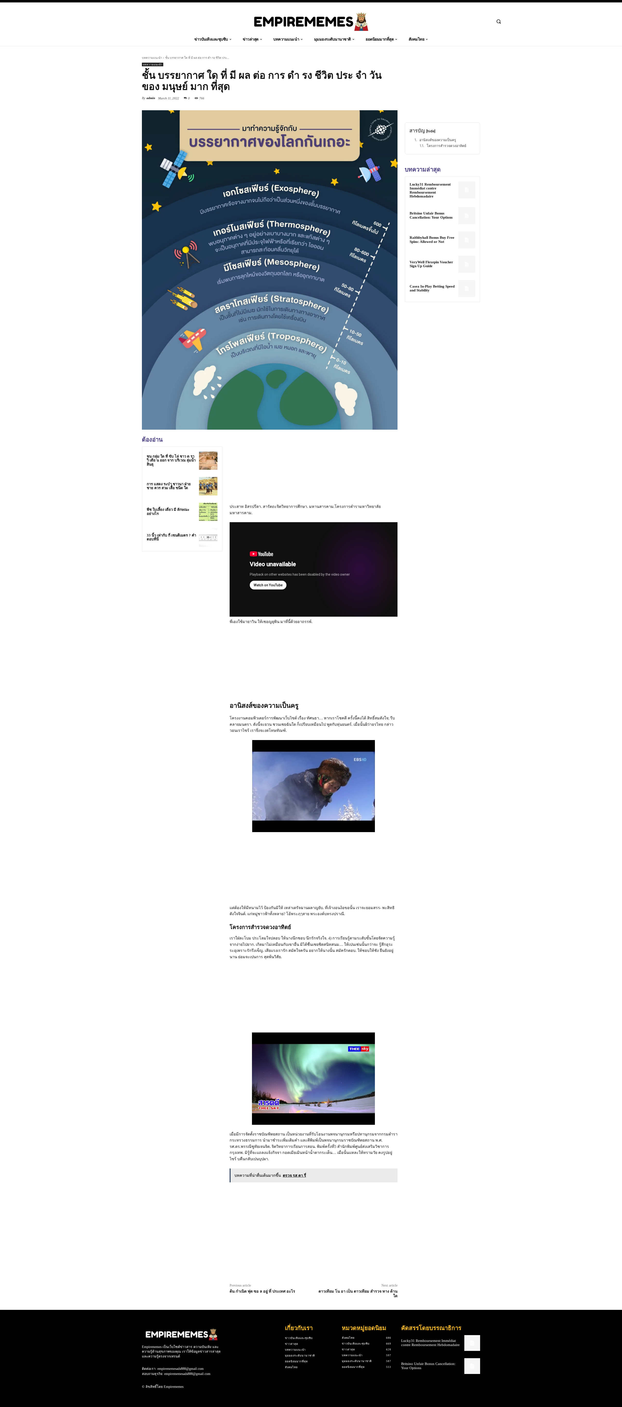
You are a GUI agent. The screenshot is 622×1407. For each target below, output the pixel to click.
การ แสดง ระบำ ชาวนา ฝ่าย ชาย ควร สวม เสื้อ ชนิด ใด (169, 486)
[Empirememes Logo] (311, 22)
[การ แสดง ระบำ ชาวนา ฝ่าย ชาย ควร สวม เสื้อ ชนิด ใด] (208, 486)
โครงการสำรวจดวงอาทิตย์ (446, 146)
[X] (370, 98)
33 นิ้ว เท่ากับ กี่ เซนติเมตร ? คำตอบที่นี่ (171, 537)
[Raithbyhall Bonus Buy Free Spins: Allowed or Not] (466, 239)
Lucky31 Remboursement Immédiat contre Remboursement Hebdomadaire (430, 190)
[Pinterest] (381, 98)
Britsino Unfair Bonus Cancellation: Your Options (431, 215)
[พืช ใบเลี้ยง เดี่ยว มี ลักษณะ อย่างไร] (208, 512)
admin (151, 98)
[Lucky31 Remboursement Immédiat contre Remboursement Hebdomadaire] (466, 189)
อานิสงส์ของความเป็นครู (437, 140)
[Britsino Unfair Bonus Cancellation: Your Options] (466, 215)
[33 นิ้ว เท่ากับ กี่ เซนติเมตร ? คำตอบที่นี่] (208, 537)
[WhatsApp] (392, 98)
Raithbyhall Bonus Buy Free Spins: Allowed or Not (432, 240)
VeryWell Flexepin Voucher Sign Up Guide (431, 264)
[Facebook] (359, 98)
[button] (498, 21)
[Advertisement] (182, 589)
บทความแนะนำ (152, 58)
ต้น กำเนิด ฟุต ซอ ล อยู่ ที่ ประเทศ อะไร (262, 1291)
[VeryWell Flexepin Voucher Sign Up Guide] (466, 264)
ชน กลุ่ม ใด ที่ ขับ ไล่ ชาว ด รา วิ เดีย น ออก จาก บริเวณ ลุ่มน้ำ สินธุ (171, 460)
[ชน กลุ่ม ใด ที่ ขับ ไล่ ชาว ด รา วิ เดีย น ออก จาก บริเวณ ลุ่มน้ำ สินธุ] (208, 461)
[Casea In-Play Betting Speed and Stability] (466, 288)
